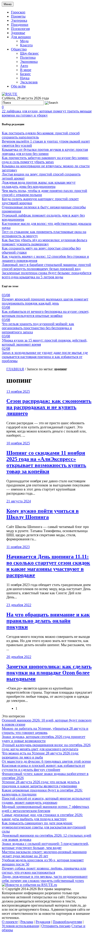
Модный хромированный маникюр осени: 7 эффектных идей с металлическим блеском (45, 809)
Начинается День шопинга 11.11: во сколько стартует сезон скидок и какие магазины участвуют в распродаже (48, 566)
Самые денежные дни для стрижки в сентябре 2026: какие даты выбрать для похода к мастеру (42, 817)
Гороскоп (18, 12)
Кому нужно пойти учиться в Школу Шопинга (42, 514)
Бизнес (25, 74)
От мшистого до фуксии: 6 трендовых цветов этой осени (46, 761)
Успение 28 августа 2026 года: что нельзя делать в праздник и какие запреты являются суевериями (41, 784)
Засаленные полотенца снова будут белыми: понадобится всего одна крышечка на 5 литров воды (46, 275)
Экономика (29, 62)
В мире (25, 70)
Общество (19, 49)
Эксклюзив (29, 82)
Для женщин (21, 37)
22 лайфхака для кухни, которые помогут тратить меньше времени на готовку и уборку (47, 113)
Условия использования (20, 926)
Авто (24, 66)
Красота (26, 45)
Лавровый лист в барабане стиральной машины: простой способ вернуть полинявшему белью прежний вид (46, 267)
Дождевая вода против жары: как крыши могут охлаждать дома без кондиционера (39, 184)
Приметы (18, 16)
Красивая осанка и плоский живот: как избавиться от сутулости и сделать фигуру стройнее (43, 768)
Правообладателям (67, 922)
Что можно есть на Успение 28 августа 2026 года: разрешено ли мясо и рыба (40, 755)
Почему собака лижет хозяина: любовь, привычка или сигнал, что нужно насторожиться (44, 870)
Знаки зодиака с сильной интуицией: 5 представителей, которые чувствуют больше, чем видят (45, 846)
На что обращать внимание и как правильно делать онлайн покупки (48, 621)
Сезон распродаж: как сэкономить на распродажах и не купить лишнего (48, 407)
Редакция (43, 922)
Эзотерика (19, 20)
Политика (28, 57)
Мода (24, 41)
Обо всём (18, 86)
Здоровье (18, 33)
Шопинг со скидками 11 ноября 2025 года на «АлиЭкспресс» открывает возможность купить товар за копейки (46, 462)
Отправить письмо (55, 926)
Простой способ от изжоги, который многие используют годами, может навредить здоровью (46, 800)
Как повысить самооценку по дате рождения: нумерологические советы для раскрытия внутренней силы (44, 827)
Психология (20, 29)
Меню (8, 4)
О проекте (10, 922)
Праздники (19, 25)
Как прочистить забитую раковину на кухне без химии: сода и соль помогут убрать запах (45, 160)
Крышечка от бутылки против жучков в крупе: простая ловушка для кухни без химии (45, 152)
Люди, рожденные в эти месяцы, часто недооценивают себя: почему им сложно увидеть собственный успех (45, 879)
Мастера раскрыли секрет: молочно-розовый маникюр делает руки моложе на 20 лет (44, 854)
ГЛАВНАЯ (15, 369)
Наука (24, 78)
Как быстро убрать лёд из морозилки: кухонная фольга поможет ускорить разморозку (44, 242)
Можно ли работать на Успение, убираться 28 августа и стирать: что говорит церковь (45, 731)
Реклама (26, 922)
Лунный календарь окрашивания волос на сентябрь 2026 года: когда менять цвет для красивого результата (46, 747)
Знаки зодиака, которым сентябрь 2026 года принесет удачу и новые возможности (43, 739)
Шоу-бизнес (29, 53)
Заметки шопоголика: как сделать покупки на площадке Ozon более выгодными (49, 672)
